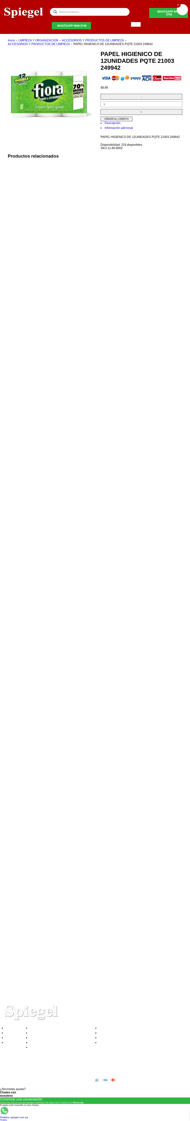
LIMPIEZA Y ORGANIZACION (38, 40)
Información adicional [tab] (119, 127)
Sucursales (13, 1032)
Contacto (12, 1042)
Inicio (11, 40)
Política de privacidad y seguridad (52, 1028)
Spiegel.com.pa (32, 1079)
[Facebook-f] (6, 1066)
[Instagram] (26, 1066)
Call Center (37, 1047)
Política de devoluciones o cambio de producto (61, 1032)
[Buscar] (55, 12)
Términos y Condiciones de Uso (51, 1042)
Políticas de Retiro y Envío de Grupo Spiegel (59, 1037)
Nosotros (12, 1028)
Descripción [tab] (112, 123)
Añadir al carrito (116, 119)
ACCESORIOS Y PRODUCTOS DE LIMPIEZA (93, 40)
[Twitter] (16, 1066)
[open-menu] (136, 24)
